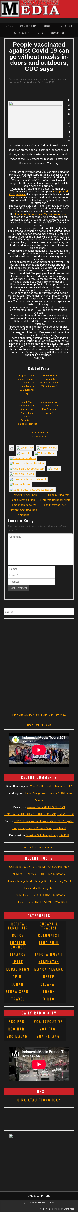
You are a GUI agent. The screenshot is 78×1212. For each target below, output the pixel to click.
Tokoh (49, 991)
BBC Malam (17, 1036)
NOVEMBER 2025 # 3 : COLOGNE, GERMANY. (39, 895)
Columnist (49, 935)
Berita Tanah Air (18, 926)
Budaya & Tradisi (49, 926)
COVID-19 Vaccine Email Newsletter (38, 434)
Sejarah (49, 984)
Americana (36, 79)
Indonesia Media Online (43, 1202)
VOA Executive (48, 1021)
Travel (18, 999)
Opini (18, 976)
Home (9, 26)
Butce (18, 935)
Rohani (18, 984)
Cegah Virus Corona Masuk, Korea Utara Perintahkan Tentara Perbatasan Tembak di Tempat (27, 412)
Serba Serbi (18, 991)
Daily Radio (21, 33)
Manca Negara (48, 969)
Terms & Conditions (38, 1195)
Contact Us (28, 26)
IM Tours (65, 26)
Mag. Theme (46, 1208)
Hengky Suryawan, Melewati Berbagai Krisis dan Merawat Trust (55, 500)
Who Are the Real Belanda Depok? (51, 786)
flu (39, 82)
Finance (18, 954)
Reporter (23, 79)
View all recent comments (39, 847)
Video (49, 999)
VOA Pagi (48, 1029)
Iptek (18, 961)
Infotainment (49, 954)
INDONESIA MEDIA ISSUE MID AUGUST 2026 (39, 715)
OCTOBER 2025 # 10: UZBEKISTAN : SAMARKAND (39, 867)
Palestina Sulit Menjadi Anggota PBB (47, 835)
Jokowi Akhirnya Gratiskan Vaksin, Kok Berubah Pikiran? (49, 407)
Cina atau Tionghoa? (39, 1100)
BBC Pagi (17, 1021)
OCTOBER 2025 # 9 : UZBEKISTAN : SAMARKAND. (39, 902)
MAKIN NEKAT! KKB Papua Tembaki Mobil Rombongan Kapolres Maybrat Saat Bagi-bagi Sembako (24, 505)
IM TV (40, 33)
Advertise (58, 33)
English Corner (49, 79)
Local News (14, 82)
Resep (49, 976)
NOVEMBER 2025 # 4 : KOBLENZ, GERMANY (39, 874)
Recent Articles (27, 82)
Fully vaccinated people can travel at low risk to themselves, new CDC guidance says (27, 384)
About (48, 26)
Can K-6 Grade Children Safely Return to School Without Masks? (49, 381)
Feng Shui (49, 942)
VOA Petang (48, 1036)
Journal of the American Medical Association (41, 214)
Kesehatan (62, 79)
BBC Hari (17, 1029)
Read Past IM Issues (39, 725)
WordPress (69, 1208)
